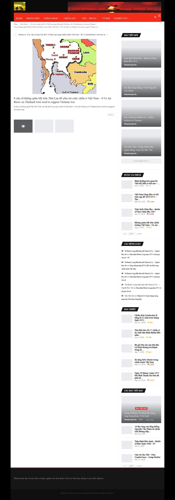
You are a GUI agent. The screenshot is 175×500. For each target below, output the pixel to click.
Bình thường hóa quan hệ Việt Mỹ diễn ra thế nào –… (147, 182)
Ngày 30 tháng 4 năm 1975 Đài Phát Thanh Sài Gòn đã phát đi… (147, 375)
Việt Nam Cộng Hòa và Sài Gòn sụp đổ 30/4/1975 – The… (147, 197)
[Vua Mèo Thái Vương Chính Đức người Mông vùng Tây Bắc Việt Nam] (141, 142)
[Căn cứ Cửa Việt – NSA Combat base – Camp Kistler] (126, 458)
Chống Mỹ (69, 18)
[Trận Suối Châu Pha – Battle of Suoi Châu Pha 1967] (126, 213)
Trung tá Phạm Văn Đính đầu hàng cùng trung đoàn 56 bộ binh (139, 414)
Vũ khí (106, 18)
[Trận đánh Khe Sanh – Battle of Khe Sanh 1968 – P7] (126, 445)
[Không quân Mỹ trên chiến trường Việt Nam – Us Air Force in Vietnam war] (126, 226)
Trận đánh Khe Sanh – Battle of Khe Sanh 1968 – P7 (148, 442)
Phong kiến (33, 18)
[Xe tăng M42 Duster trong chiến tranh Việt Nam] (126, 363)
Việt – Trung (88, 18)
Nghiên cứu (121, 18)
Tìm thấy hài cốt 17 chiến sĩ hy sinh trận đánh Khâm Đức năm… (148, 332)
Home (19, 18)
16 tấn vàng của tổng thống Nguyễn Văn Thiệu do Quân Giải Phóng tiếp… (147, 429)
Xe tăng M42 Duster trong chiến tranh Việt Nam (146, 361)
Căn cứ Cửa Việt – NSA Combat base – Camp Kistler (147, 456)
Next (110, 115)
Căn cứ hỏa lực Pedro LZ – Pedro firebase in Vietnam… (139, 119)
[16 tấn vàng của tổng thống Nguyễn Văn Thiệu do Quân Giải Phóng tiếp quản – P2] (126, 430)
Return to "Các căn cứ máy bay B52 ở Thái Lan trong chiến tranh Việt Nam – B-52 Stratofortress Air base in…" (63, 35)
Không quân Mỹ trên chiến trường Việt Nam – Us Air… (147, 223)
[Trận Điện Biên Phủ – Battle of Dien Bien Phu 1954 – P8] (141, 54)
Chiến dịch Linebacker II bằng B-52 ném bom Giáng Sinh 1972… (147, 317)
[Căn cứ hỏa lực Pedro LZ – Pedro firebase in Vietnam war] (141, 113)
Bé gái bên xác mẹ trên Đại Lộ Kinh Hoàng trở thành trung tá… (147, 347)
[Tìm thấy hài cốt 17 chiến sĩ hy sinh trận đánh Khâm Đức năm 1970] (126, 334)
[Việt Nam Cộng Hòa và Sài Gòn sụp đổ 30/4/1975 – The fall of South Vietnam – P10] (126, 198)
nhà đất (102, 493)
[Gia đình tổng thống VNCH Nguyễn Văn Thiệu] (141, 83)
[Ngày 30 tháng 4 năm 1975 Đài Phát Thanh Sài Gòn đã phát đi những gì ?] (126, 376)
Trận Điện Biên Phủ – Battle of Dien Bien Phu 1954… (140, 60)
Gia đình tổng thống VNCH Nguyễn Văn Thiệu (140, 89)
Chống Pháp (51, 18)
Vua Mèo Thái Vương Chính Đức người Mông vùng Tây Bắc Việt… (139, 148)
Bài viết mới (141, 408)
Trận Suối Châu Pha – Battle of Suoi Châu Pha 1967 (147, 210)
